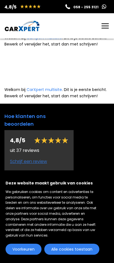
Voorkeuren (23, 249)
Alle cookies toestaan (71, 249)
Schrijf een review (28, 161)
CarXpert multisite (44, 89)
